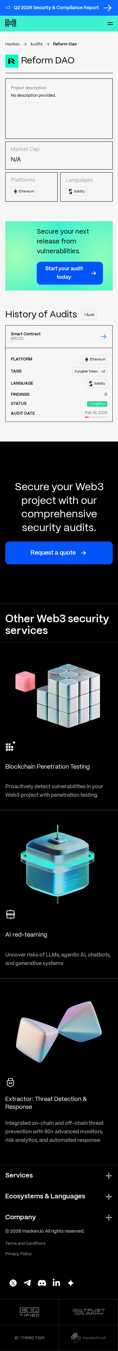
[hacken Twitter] (13, 1284)
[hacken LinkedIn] (56, 1284)
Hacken (12, 44)
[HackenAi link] (29, 1312)
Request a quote (53, 553)
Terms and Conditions (25, 1243)
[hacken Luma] (71, 1284)
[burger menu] (110, 23)
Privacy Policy (18, 1254)
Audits (36, 44)
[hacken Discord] (42, 1284)
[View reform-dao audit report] (103, 336)
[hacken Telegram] (27, 1284)
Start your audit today (64, 273)
